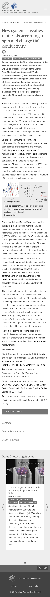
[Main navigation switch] (45, 8)
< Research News (14, 411)
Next (47, 507)
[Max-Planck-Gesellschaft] (13, 579)
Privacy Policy (33, 586)
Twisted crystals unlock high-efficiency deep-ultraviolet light (24, 490)
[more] (21, 212)
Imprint (14, 586)
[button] (45, 200)
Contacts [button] (7, 423)
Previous (3, 507)
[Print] (4, 52)
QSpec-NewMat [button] (10, 439)
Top (44, 568)
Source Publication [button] (12, 431)
